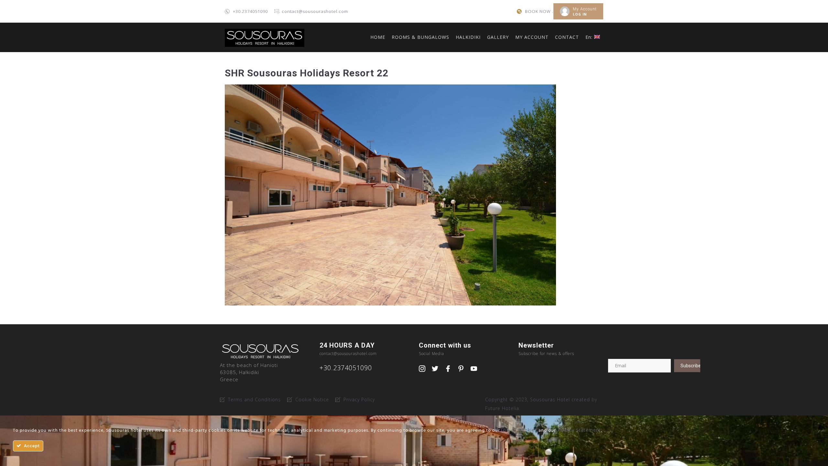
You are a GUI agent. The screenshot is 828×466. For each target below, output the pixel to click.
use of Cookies (519, 430)
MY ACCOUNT (532, 37)
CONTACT (567, 37)
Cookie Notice (312, 399)
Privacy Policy (359, 399)
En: (589, 37)
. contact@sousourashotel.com (313, 11)
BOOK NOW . (539, 11)
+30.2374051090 (250, 11)
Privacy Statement (579, 430)
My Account (585, 9)
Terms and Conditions (254, 399)
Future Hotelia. (502, 408)
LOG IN (580, 14)
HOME (377, 37)
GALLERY (498, 37)
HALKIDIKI (468, 37)
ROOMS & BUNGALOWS (420, 37)
